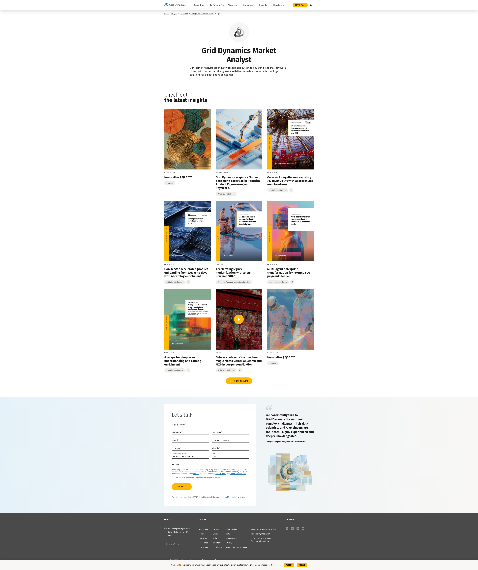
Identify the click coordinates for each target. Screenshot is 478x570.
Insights (174, 14)
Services (202, 534)
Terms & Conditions (238, 474)
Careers (216, 529)
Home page (203, 529)
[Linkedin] (292, 528)
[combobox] (215, 441)
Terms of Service (234, 497)
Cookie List (217, 547)
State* (214, 453)
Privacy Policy (220, 474)
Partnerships (204, 547)
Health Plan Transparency (236, 547)
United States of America (183, 456)
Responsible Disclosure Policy (263, 529)
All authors (184, 14)
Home (166, 14)
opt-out (196, 474)
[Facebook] (287, 528)
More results (241, 381)
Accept (289, 565)
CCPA (228, 534)
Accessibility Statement (260, 534)
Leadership (203, 543)
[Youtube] (303, 528)
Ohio (214, 456)
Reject (302, 565)
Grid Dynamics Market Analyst (202, 14)
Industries (203, 538)
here (273, 565)
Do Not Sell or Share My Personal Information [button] (261, 539)
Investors (217, 543)
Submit (182, 487)
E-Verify (229, 543)
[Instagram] (297, 528)
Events (215, 534)
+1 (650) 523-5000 (176, 544)
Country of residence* (179, 453)
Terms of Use (231, 538)
